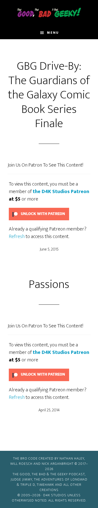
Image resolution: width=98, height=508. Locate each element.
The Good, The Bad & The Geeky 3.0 (49, 13)
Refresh (17, 236)
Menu (53, 32)
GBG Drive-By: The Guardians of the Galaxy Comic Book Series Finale (49, 95)
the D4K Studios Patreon (61, 191)
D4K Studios (54, 495)
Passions (49, 284)
